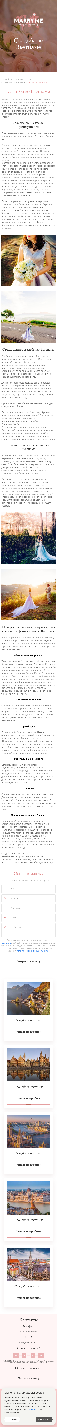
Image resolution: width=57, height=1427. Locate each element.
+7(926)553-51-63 (28, 1331)
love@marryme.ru (28, 1342)
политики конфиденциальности (33, 951)
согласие (6, 943)
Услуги (29, 79)
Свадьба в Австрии (28, 1020)
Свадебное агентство (12, 79)
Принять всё (44, 1419)
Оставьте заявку (28, 1378)
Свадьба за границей (12, 82)
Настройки (12, 1419)
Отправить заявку (28, 961)
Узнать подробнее (28, 1032)
